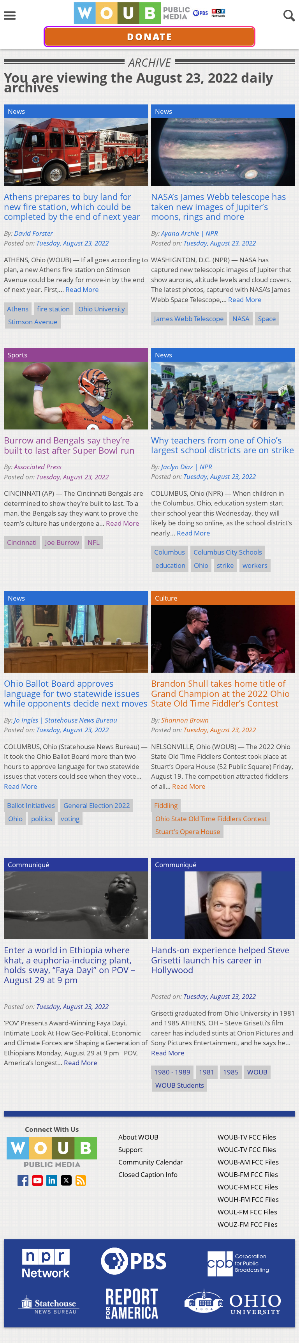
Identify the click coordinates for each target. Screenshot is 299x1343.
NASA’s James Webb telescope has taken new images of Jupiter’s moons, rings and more (218, 207)
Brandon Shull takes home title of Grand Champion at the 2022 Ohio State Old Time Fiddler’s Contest (220, 694)
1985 (231, 1071)
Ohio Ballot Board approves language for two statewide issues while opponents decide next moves (76, 694)
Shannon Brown (185, 720)
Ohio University (101, 308)
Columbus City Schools (227, 552)
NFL (94, 542)
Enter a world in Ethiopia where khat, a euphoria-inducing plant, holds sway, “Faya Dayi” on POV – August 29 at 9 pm (69, 965)
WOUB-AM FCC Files (248, 1161)
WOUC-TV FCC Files (247, 1149)
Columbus (169, 552)
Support (130, 1149)
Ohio (201, 565)
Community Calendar (150, 1161)
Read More (82, 289)
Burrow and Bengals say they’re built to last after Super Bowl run (69, 445)
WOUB (257, 1071)
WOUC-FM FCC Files (248, 1186)
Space (267, 318)
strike (225, 565)
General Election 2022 (96, 805)
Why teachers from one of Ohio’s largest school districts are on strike (222, 445)
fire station (53, 308)
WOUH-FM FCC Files (248, 1199)
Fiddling (166, 805)
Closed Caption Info (148, 1174)
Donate (149, 36)
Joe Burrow (62, 542)
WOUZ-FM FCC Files (248, 1224)
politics (41, 818)
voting (70, 818)
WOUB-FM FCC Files (248, 1174)
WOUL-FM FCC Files (247, 1211)
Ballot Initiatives (31, 805)
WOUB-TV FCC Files (247, 1137)
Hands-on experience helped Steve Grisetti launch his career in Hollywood (220, 960)
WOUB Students (179, 1085)
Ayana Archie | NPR (189, 233)
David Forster (33, 233)
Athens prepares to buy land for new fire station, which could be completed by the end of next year (72, 207)
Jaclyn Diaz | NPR (186, 466)
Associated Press (38, 466)
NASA (241, 318)
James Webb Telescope (189, 318)
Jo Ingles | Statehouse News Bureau (65, 720)
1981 (207, 1071)
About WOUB (138, 1137)
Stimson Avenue (33, 321)
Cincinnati (22, 542)
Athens (17, 308)
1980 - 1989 (172, 1071)
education (170, 565)
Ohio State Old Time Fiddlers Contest (211, 818)
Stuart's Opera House (187, 831)
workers (255, 565)
